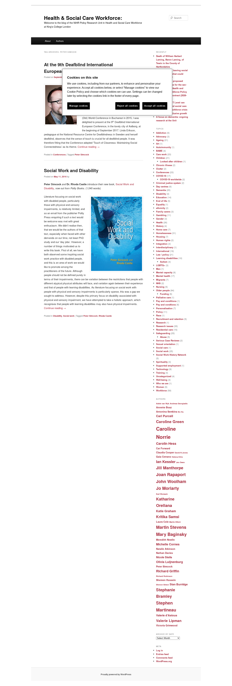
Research (161, 322)
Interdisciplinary (164, 247)
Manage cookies (78, 106)
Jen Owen (180, 462)
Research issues (164, 326)
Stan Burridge (179, 584)
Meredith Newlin (165, 539)
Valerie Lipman (169, 620)
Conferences (59, 154)
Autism (163, 261)
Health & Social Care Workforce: (83, 17)
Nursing (160, 286)
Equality (160, 204)
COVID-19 (161, 175)
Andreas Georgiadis (179, 403)
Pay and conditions (166, 301)
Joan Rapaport (171, 474)
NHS (158, 283)
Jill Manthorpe (169, 467)
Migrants (160, 279)
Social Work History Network (171, 354)
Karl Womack (162, 494)
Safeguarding (163, 333)
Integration (161, 243)
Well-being (161, 379)
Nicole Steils (164, 557)
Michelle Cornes (168, 544)
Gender (160, 218)
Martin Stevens (171, 527)
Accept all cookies (154, 106)
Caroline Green (170, 421)
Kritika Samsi (167, 516)
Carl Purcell (164, 416)
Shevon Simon (162, 584)
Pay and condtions (166, 304)
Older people (163, 290)
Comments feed (164, 657)
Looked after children (171, 161)
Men (158, 268)
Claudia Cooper (165, 452)
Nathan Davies (164, 553)
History (160, 226)
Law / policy (162, 254)
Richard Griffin (167, 571)
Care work (161, 154)
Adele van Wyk (162, 403)
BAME (159, 150)
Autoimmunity (163, 147)
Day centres (162, 186)
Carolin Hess (166, 443)
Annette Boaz (164, 407)
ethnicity (160, 208)
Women (160, 386)
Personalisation (164, 308)
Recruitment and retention (169, 319)
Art (157, 143)
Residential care (164, 329)
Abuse (163, 337)
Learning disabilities (167, 258)
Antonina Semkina (166, 411)
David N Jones (181, 452)
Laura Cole (162, 521)
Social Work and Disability (71, 170)
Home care (161, 229)
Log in (159, 650)
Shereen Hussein (166, 580)
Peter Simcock (82, 154)
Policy (159, 311)
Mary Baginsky (171, 534)
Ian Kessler (165, 461)
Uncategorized (163, 376)
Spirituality (162, 361)
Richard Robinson (164, 576)
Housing (160, 236)
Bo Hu (181, 412)
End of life (161, 200)
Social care (162, 347)
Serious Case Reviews (167, 340)
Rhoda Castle (105, 315)
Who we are (162, 383)
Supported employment (168, 365)
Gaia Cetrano (163, 456)
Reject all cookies (127, 106)
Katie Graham (166, 511)
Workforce (161, 390)
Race (158, 315)
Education (161, 197)
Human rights (163, 240)
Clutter (159, 168)
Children (160, 157)
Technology (162, 369)
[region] (117, 92)
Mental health (163, 276)
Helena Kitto (177, 457)
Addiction (161, 132)
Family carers (163, 211)
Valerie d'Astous (166, 615)
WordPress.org (164, 661)
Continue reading (89, 146)
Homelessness (163, 233)
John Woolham (171, 481)
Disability (57, 315)
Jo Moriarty (167, 488)
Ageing (160, 140)
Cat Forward (163, 448)
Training (160, 372)
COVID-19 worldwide (171, 179)
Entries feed (162, 654)
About (48, 41)
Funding (164, 293)
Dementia (161, 190)
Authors (60, 41)
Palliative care (163, 297)
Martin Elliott (175, 522)
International (162, 251)
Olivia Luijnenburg (169, 562)
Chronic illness (164, 165)
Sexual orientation (165, 344)
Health (159, 222)
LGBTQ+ (160, 265)
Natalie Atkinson (165, 548)
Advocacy (161, 136)
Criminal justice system (168, 183)
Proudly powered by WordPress (116, 674)
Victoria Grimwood (166, 625)
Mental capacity (164, 272)
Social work (68, 315)
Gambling (161, 215)
